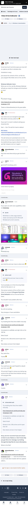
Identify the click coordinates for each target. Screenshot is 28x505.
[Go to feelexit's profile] (2, 384)
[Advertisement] (14, 41)
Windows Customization (19, 23)
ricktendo (7, 247)
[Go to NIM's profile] (2, 113)
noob (6, 397)
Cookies (14, 494)
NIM (6, 112)
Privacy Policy (14, 492)
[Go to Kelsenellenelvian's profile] (2, 150)
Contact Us (21, 492)
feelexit (7, 384)
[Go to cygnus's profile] (2, 161)
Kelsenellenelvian (9, 149)
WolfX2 (5, 23)
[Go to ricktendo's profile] (2, 248)
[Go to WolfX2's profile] (2, 23)
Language (6, 492)
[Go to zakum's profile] (2, 260)
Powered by (14, 498)
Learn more (3, 2)
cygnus (7, 161)
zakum (7, 260)
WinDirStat (6, 208)
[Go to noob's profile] (2, 397)
